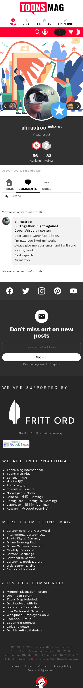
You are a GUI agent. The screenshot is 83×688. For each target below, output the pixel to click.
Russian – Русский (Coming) (27, 508)
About (29, 666)
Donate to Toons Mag (23, 607)
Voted (17, 196)
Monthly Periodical (20, 550)
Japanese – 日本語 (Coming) (28, 504)
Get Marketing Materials (24, 630)
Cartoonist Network (21, 569)
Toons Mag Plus (18, 473)
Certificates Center (21, 558)
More (46, 189)
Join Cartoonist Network (25, 611)
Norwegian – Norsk (21, 493)
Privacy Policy (62, 666)
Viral (27, 24)
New (13, 24)
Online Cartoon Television (25, 546)
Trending (65, 24)
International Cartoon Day (26, 534)
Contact (43, 666)
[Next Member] (73, 106)
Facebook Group (19, 619)
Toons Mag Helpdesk (22, 599)
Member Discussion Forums (27, 591)
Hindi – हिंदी (15, 481)
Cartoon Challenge (20, 554)
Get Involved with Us (22, 603)
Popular (44, 24)
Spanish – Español (20, 489)
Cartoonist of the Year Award (28, 530)
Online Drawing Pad (21, 542)
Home (9, 189)
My (6, 196)
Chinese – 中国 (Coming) (25, 497)
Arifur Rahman (32, 659)
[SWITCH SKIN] (78, 32)
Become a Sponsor (21, 622)
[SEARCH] (37, 32)
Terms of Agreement (41, 670)
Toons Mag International (25, 470)
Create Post (60, 32)
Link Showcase (18, 626)
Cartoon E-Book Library (24, 561)
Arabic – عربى (17, 485)
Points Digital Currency (23, 538)
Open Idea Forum (20, 595)
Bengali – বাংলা (17, 477)
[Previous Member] (9, 106)
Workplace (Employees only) (28, 615)
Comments (27, 189)
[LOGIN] (45, 32)
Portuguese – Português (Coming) (32, 501)
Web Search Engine (21, 565)
